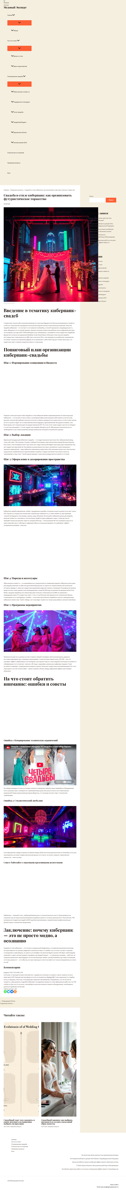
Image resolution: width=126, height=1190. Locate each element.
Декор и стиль (18, 56)
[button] (13, 15)
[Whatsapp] (5, 991)
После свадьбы (18, 112)
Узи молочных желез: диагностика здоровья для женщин (99, 1155)
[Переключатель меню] (19, 22)
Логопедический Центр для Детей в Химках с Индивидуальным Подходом (94, 1158)
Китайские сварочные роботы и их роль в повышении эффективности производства (102, 242)
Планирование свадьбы (15, 76)
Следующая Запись (7, 1003)
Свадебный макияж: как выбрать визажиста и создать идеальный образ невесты (57, 1122)
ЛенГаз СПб (50, 977)
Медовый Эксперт (15, 7)
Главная (9, 15)
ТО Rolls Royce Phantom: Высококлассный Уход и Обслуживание (97, 1165)
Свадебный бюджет (20, 122)
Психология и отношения (15, 153)
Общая (15, 30)
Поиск (91, 196)
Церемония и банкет (20, 132)
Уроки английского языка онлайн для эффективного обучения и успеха (95, 1162)
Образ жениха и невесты (21, 92)
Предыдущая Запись (7, 1001)
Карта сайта (114, 1184)
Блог (9, 173)
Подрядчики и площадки (21, 102)
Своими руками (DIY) (20, 142)
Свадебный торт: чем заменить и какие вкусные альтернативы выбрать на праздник (19, 1122)
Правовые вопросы (13, 163)
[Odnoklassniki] (15, 991)
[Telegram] (8, 991)
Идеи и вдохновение (20, 66)
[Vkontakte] (11, 991)
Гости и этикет (12, 41)
